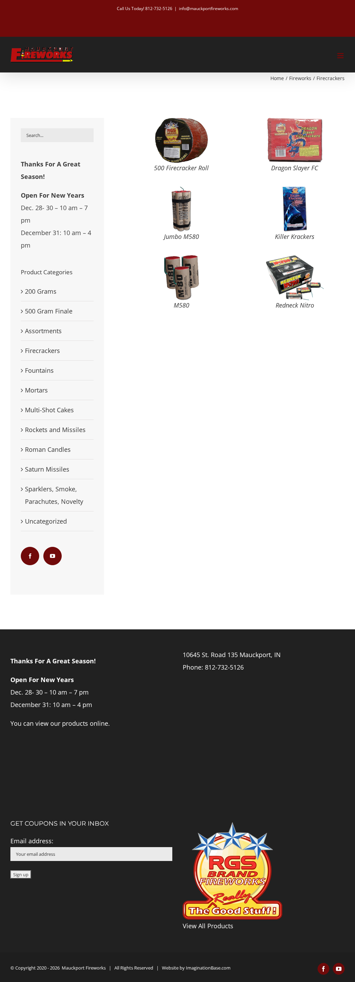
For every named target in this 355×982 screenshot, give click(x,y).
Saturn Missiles (47, 469)
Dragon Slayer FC (294, 168)
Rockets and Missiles (55, 429)
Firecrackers (42, 350)
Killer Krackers (294, 236)
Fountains (39, 370)
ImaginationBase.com (208, 968)
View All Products (208, 926)
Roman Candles (48, 449)
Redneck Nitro (295, 305)
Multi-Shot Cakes (49, 410)
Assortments (43, 331)
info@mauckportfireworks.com (208, 8)
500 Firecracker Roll (181, 168)
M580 (181, 305)
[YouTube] (52, 556)
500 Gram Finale (48, 311)
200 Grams (41, 291)
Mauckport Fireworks (84, 968)
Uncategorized (46, 521)
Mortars (36, 390)
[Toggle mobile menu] (341, 55)
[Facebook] (30, 556)
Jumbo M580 (181, 236)
